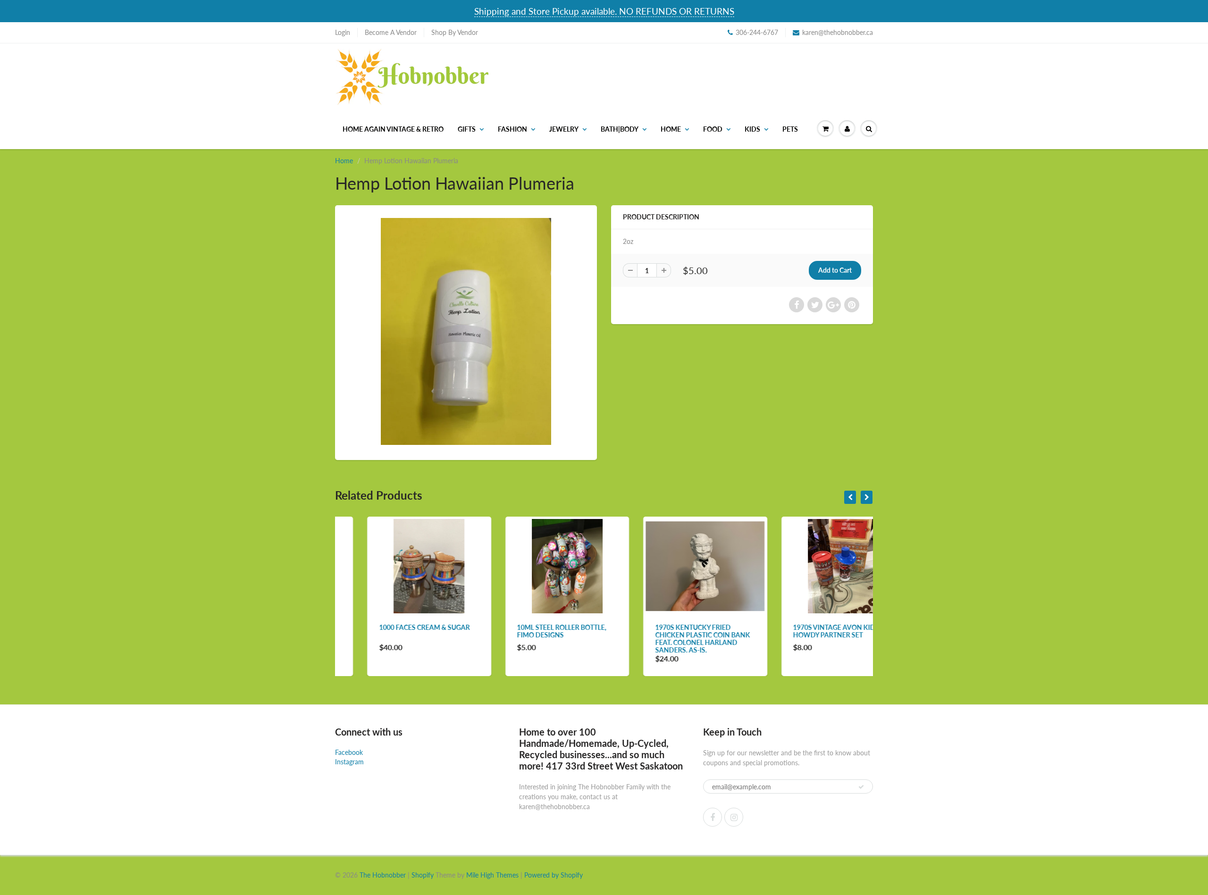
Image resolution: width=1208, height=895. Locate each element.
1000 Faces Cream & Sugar (392, 627)
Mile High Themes (492, 875)
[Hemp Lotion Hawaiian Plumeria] (466, 331)
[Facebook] (712, 817)
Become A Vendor (391, 32)
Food (712, 129)
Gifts (467, 129)
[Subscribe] (861, 787)
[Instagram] (733, 817)
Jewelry (564, 129)
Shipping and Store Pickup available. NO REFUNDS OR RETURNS (604, 11)
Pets (790, 129)
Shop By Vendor (454, 32)
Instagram (349, 762)
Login (342, 32)
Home (671, 129)
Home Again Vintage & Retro (393, 129)
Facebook (349, 752)
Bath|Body (619, 129)
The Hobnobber (383, 875)
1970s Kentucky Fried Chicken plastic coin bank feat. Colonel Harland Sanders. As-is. (670, 638)
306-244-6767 (757, 32)
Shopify (422, 875)
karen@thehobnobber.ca (837, 32)
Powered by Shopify (553, 875)
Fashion (512, 129)
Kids (752, 129)
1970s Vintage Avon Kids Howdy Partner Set (804, 631)
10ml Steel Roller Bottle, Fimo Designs (529, 631)
